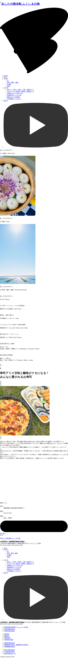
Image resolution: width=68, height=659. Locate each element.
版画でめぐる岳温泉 (13, 97)
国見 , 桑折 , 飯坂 (12, 553)
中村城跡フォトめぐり (14, 99)
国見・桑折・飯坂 (12, 82)
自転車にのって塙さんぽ (15, 93)
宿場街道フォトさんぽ (14, 95)
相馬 (8, 86)
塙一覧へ (3, 533)
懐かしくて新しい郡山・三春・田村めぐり (20, 89)
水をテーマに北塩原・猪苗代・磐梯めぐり (20, 91)
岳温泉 (9, 84)
